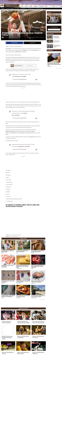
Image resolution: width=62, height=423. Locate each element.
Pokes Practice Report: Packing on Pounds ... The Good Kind (57, 46)
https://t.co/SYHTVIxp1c (16, 115)
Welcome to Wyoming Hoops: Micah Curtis (38, 353)
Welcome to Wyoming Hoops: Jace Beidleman (23, 337)
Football (30, 6)
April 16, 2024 (23, 79)
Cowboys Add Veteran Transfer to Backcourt (6, 322)
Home (22, 6)
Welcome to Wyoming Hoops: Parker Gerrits (38, 337)
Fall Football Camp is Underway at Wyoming (57, 41)
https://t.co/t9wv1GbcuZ (26, 146)
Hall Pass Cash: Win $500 (39, 8)
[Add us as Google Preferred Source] (54, 6)
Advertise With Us (31, 8)
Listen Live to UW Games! (10, 8)
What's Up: (3, 8)
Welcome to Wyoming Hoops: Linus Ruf (8, 353)
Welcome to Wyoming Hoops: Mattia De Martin (23, 353)
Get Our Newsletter (23, 8)
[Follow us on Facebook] (56, 6)
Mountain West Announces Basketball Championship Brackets (7, 337)
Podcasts (26, 6)
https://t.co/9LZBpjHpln (22, 76)
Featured (11, 236)
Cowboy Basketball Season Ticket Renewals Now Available (23, 322)
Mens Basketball (15, 236)
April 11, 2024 (23, 149)
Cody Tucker (5, 37)
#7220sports (16, 76)
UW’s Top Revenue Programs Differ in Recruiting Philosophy (39, 322)
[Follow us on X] (58, 6)
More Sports (41, 6)
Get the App (17, 8)
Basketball (36, 6)
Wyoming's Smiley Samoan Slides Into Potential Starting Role (57, 37)
